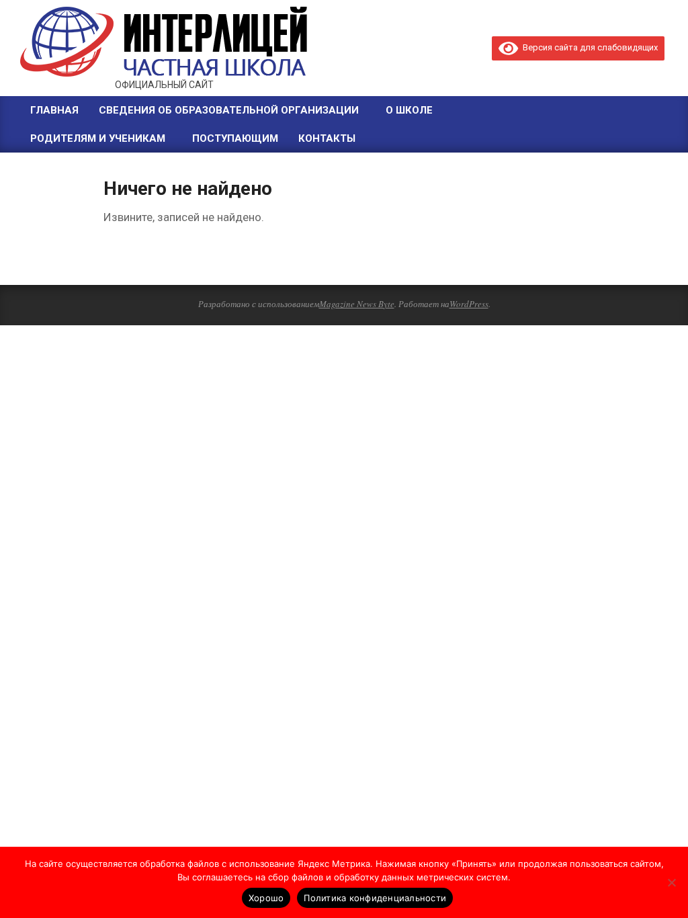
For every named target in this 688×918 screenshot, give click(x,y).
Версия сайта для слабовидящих (588, 47)
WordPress (468, 304)
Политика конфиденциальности (375, 897)
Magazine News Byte (356, 304)
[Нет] (671, 882)
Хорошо (266, 897)
